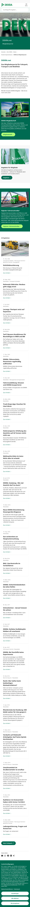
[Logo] (7, 5)
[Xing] (13, 856)
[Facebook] (8, 856)
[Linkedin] (11, 856)
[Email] (2, 856)
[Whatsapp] (5, 856)
